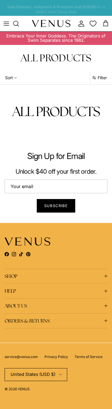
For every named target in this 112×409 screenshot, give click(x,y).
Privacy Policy (56, 357)
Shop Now (67, 10)
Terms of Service (89, 357)
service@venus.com (21, 357)
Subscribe (56, 205)
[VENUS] (51, 23)
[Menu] (6, 23)
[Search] (19, 23)
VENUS (24, 389)
